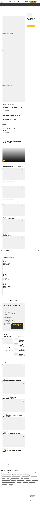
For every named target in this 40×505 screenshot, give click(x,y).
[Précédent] (1, 251)
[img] (7, 4)
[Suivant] (38, 251)
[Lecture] (4, 161)
